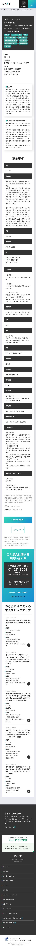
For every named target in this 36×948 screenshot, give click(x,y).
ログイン (5, 885)
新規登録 (23, 6)
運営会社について (8, 923)
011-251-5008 (18, 569)
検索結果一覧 (15, 10)
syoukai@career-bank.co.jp (18, 584)
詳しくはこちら (9, 827)
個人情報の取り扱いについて (12, 918)
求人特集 (5, 871)
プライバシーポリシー (10, 913)
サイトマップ (7, 909)
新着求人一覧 (7, 904)
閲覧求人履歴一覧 (8, 899)
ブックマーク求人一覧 (10, 895)
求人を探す (6, 867)
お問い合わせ (7, 927)
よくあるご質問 (8, 881)
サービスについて (8, 876)
